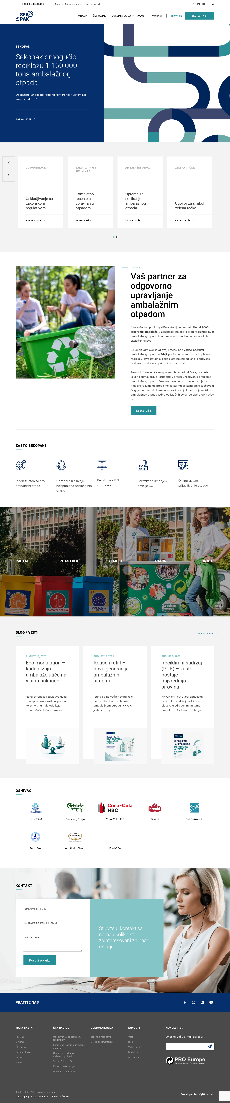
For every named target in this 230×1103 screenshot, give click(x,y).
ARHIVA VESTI (205, 633)
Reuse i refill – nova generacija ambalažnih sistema (111, 672)
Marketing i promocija (64, 1071)
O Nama (82, 15)
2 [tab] (113, 137)
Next (8, 175)
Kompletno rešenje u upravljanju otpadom (69, 1047)
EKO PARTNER (199, 15)
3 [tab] (116, 137)
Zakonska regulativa (101, 1036)
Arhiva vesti (134, 1057)
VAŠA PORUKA (32, 937)
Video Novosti (135, 1047)
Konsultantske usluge (64, 1066)
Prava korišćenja (60, 1096)
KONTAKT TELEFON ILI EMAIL (40, 923)
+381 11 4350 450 (33, 3)
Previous (8, 162)
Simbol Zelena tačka (63, 1061)
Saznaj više (24, 119)
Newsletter (133, 1052)
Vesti (130, 1036)
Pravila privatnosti (39, 1096)
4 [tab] (119, 137)
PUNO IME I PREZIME (35, 908)
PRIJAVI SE (176, 15)
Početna (20, 1036)
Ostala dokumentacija (101, 1041)
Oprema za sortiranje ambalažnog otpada (63, 1055)
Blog (130, 1041)
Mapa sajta (21, 1096)
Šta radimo (99, 15)
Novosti (141, 15)
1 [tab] (110, 137)
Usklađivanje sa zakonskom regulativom (67, 1038)
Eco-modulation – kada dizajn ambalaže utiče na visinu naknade (46, 672)
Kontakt (157, 15)
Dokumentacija (121, 15)
